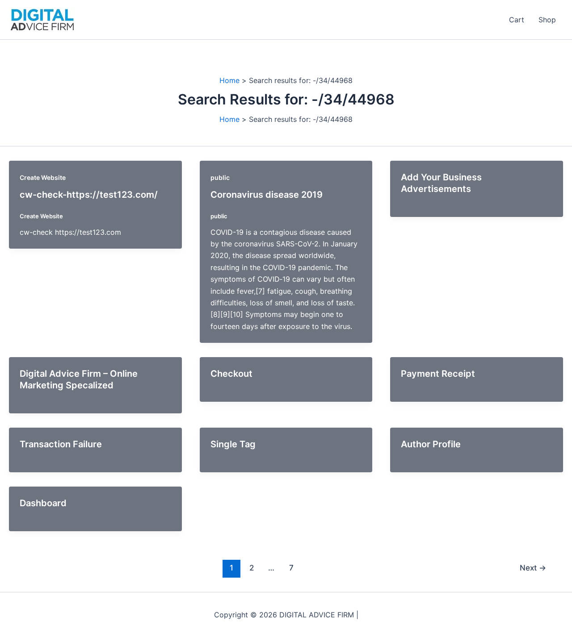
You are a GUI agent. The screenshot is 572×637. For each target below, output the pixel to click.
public (220, 177)
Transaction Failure (61, 444)
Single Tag (233, 444)
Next (533, 567)
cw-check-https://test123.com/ (89, 194)
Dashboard (43, 503)
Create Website (43, 177)
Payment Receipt (438, 373)
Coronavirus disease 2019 (266, 194)
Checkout (231, 373)
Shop (547, 19)
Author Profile (431, 444)
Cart (516, 19)
